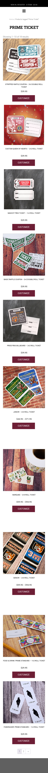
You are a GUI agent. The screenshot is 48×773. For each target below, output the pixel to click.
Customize (23, 98)
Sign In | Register (18, 5)
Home (11, 19)
